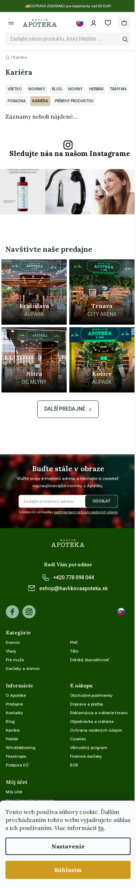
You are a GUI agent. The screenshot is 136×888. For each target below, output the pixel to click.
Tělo (74, 651)
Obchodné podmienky (91, 695)
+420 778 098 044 (73, 577)
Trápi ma (118, 89)
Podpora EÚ (17, 765)
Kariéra (40, 101)
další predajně (64, 409)
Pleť (74, 642)
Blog (57, 89)
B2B (74, 765)
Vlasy (11, 651)
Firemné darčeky (86, 756)
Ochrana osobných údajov (96, 730)
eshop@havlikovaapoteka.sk (73, 588)
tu (101, 827)
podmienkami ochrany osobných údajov (86, 512)
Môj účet (14, 791)
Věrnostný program (88, 747)
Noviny (75, 89)
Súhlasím (68, 869)
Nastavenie (68, 846)
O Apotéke (16, 695)
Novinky (36, 89)
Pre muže (15, 659)
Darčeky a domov (23, 668)
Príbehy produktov (74, 101)
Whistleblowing (21, 747)
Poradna (17, 101)
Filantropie (16, 756)
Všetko (15, 89)
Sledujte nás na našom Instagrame (69, 153)
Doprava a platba (86, 704)
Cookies (78, 738)
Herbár (96, 89)
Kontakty (14, 712)
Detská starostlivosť (90, 659)
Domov (13, 642)
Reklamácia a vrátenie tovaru (99, 712)
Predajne (14, 704)
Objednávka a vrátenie (92, 721)
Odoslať (101, 501)
